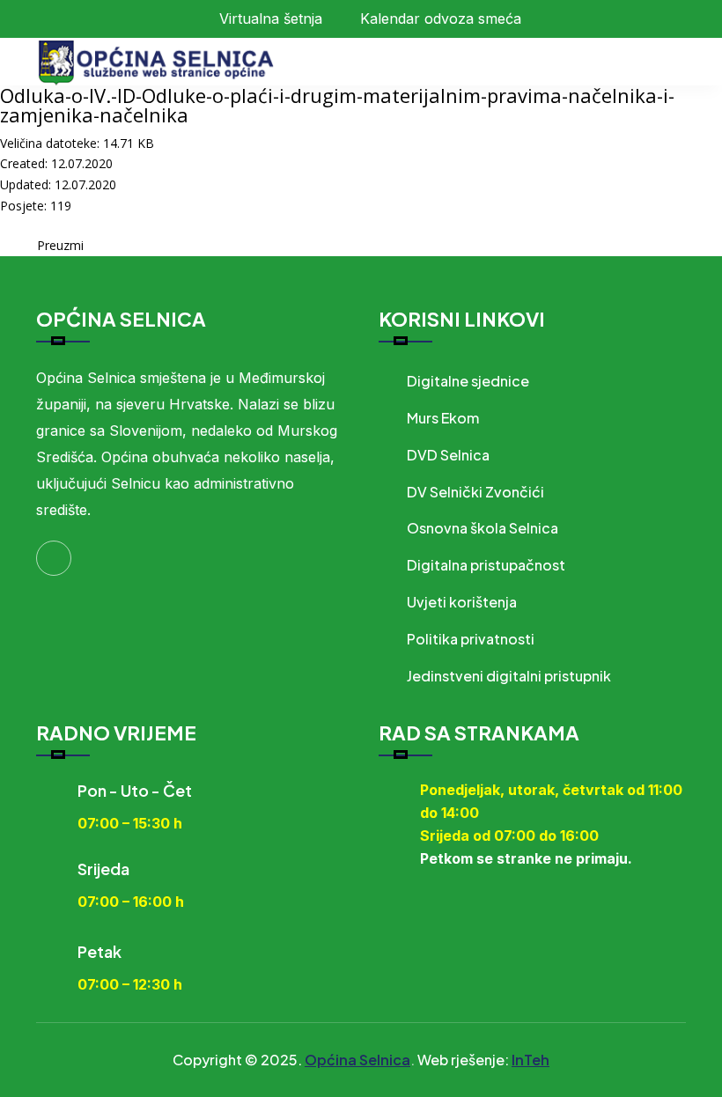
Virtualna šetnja (270, 18)
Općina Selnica (357, 1059)
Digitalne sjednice (468, 381)
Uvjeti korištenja (462, 602)
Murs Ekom (443, 418)
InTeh (530, 1059)
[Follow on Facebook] (53, 558)
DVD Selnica (448, 454)
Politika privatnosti (470, 638)
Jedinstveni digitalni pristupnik (509, 675)
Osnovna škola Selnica (482, 528)
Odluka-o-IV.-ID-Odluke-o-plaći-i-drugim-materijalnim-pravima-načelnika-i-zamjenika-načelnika (337, 105)
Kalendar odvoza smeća (440, 18)
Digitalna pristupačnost (486, 565)
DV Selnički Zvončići (475, 491)
